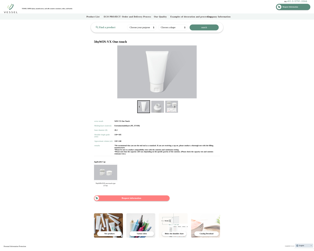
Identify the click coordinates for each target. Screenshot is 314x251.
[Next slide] (174, 107)
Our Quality (161, 16)
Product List (93, 16)
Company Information (219, 16)
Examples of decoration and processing (188, 16)
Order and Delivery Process (136, 16)
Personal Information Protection (15, 246)
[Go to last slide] (139, 107)
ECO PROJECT (112, 16)
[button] (143, 106)
